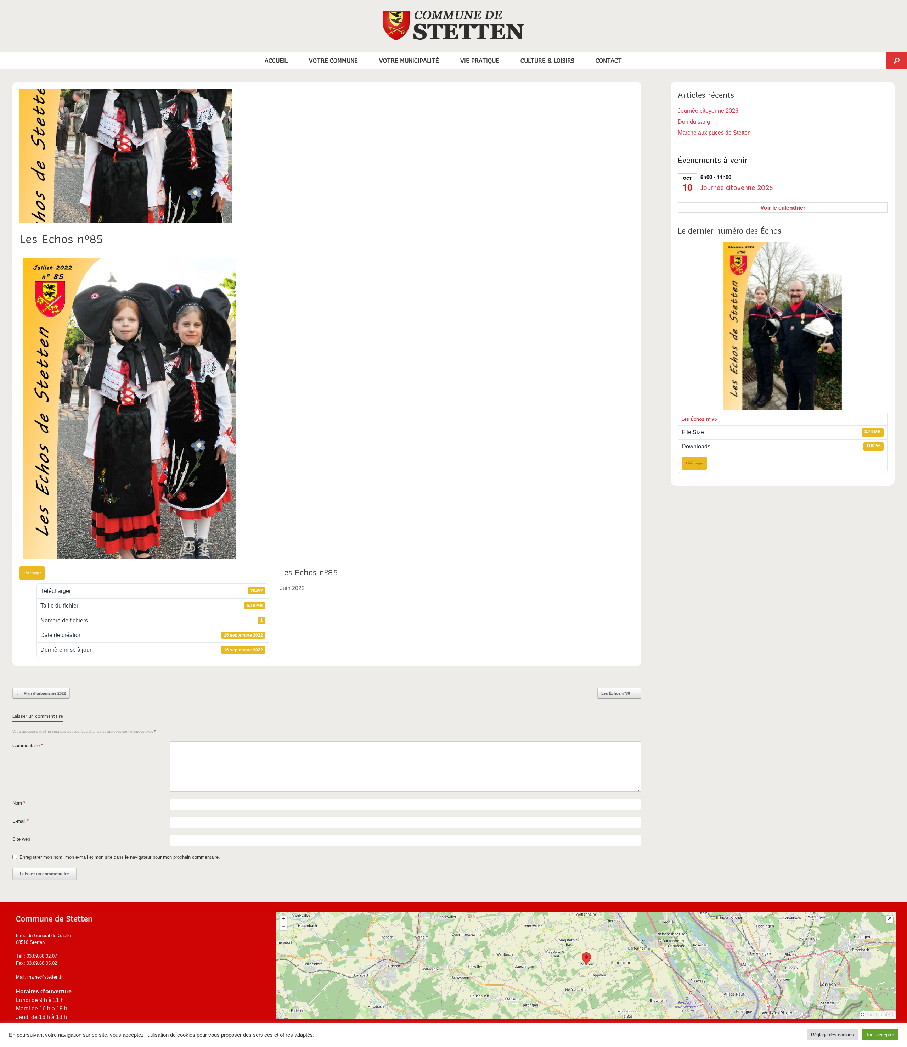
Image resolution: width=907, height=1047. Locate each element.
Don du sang (694, 122)
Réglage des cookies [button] (832, 1034)
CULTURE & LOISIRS (547, 60)
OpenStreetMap (880, 1014)
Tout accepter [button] (880, 1034)
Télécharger (32, 573)
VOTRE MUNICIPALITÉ (409, 60)
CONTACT (609, 60)
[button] (896, 60)
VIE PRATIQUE (479, 60)
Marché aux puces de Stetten (714, 133)
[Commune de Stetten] (453, 25)
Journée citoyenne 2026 (708, 111)
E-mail (20, 821)
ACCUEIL (276, 60)
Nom (18, 803)
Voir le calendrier (782, 207)
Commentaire (27, 745)
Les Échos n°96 (699, 419)
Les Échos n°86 (619, 693)
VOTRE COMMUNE (333, 60)
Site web (21, 839)
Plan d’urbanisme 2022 (41, 693)
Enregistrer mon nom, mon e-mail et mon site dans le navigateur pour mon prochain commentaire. (119, 857)
